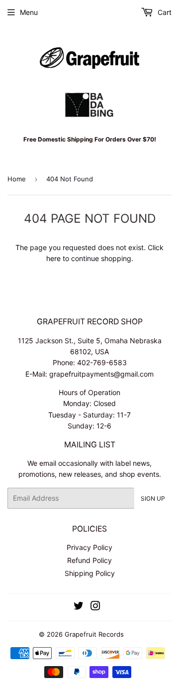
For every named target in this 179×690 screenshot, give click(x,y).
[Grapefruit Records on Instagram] (95, 607)
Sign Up (153, 498)
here (53, 258)
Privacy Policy (89, 547)
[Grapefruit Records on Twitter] (79, 607)
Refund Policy (89, 560)
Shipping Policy (90, 573)
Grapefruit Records (94, 634)
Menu (29, 12)
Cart (164, 12)
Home (16, 179)
